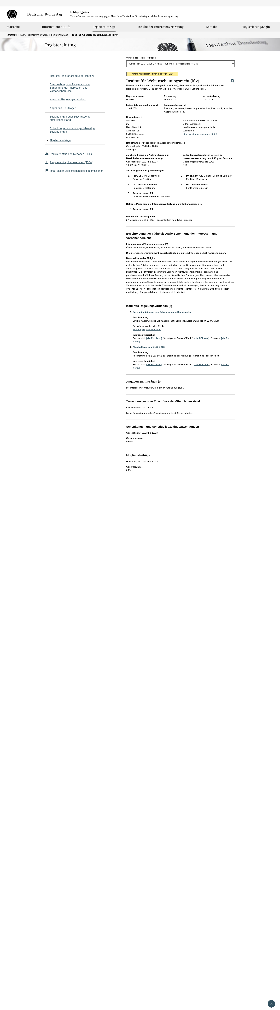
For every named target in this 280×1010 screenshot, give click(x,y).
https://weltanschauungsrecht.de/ (200, 134)
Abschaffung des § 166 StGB (149, 347)
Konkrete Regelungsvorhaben (68, 99)
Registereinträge (104, 27)
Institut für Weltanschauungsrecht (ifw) (72, 76)
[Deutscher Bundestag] (36, 14)
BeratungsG (139, 329)
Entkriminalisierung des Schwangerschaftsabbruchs (162, 312)
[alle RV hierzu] (153, 329)
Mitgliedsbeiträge (60, 140)
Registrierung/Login (256, 27)
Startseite (13, 27)
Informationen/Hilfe (56, 27)
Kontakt (211, 27)
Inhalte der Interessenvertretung (161, 27)
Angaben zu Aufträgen (63, 108)
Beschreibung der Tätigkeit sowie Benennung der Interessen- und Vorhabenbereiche (70, 87)
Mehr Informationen (92, 170)
